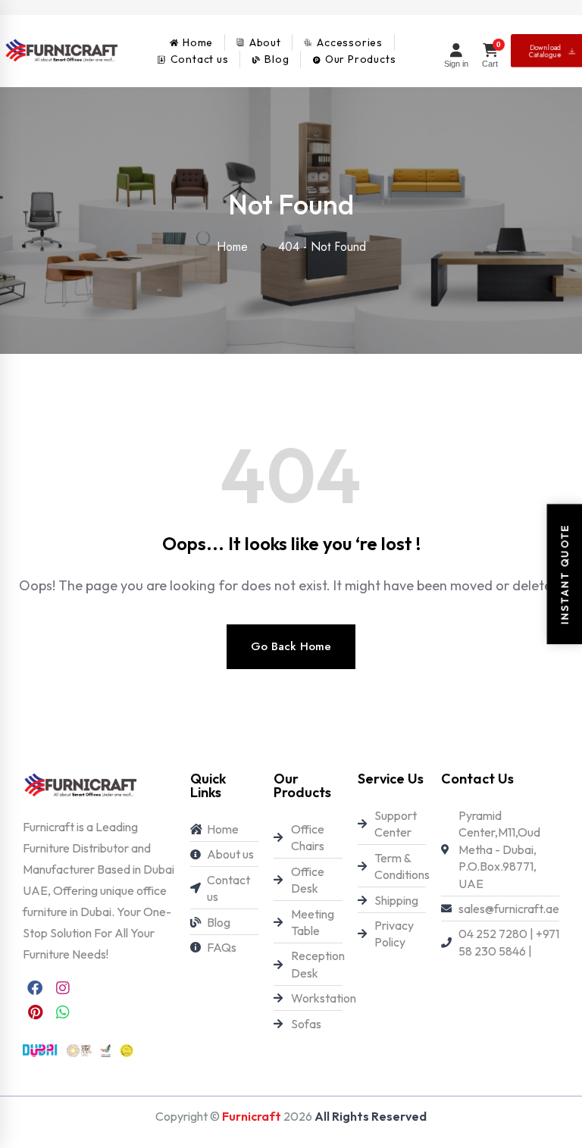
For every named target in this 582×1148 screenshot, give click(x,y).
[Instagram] (63, 988)
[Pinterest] (35, 1012)
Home (236, 246)
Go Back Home (291, 646)
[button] (44, 1104)
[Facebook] (35, 988)
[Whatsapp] (63, 1012)
